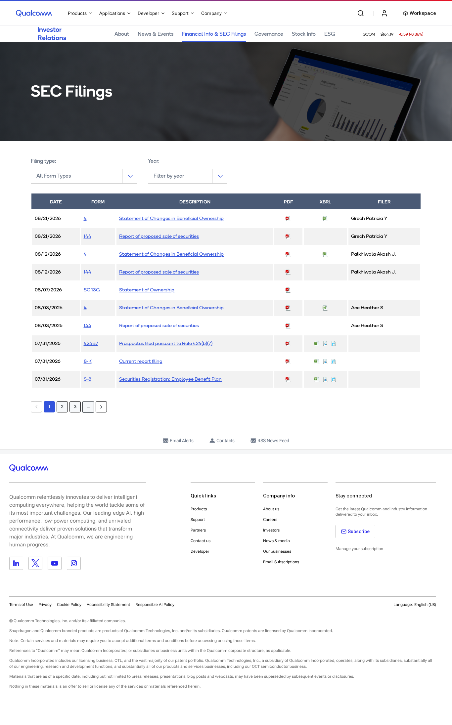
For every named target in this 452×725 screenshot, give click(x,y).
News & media (276, 540)
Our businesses (277, 551)
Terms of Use (21, 604)
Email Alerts (182, 440)
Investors (271, 530)
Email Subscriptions (281, 562)
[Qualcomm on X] (35, 563)
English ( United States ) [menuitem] (406, 620)
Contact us (200, 540)
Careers (270, 519)
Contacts (225, 440)
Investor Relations (51, 33)
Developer (200, 551)
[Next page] (101, 406)
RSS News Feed (273, 440)
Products (199, 509)
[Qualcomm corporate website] (34, 13)
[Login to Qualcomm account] (384, 13)
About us (271, 509)
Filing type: (43, 161)
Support (198, 519)
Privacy (45, 604)
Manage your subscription (359, 548)
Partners (198, 530)
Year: (153, 161)
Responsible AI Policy (154, 604)
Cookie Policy (69, 604)
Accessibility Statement (108, 604)
